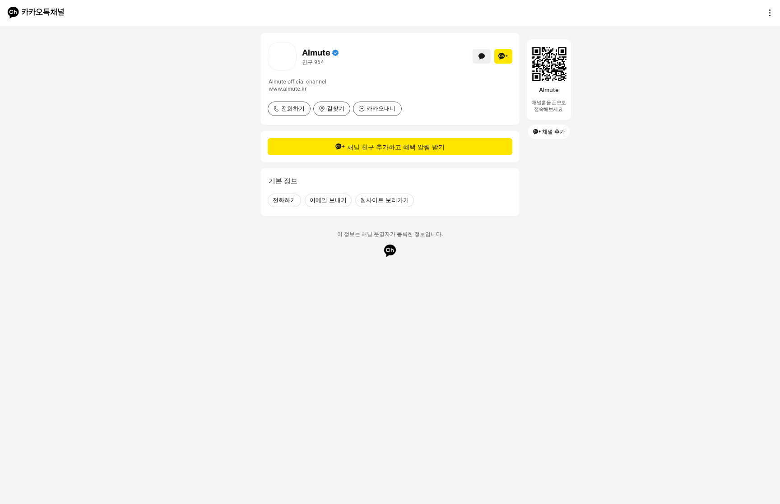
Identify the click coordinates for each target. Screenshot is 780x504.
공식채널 (335, 52)
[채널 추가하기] (503, 56)
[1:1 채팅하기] (482, 56)
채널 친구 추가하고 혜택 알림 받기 (396, 147)
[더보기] (767, 12)
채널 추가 (553, 131)
